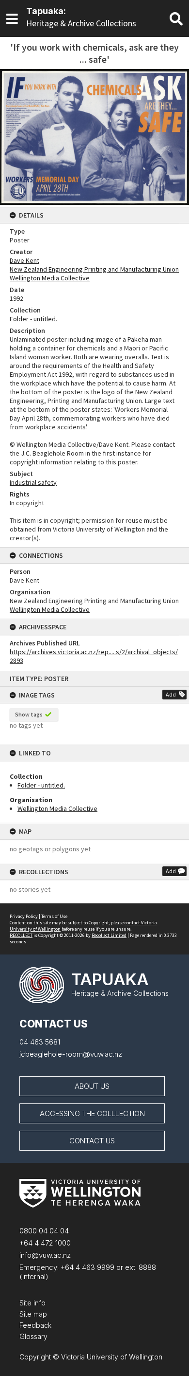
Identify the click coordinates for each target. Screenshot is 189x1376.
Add (171, 694)
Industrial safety (33, 482)
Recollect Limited (109, 935)
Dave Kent (24, 260)
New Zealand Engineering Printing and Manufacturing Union (94, 269)
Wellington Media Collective (57, 808)
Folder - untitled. (41, 785)
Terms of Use (54, 916)
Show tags (29, 714)
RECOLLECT (21, 935)
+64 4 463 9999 (86, 1267)
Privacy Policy (24, 916)
